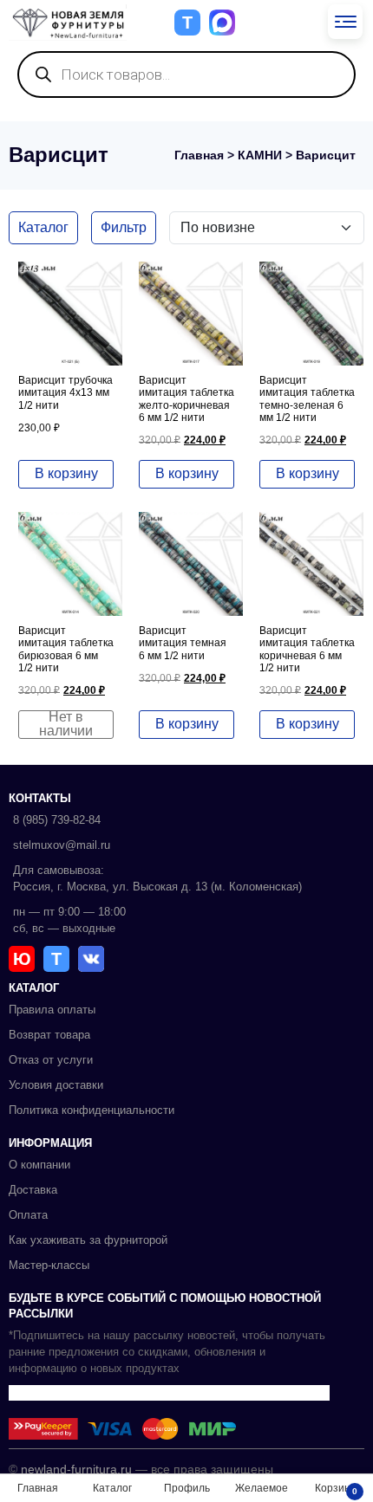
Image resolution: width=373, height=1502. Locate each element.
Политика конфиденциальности (91, 1110)
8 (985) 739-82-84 (57, 819)
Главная (199, 155)
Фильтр (124, 227)
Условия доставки (56, 1084)
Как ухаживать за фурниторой (88, 1239)
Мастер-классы (49, 1265)
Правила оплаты (52, 1009)
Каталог (43, 227)
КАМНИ (260, 155)
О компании (39, 1164)
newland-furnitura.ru (76, 1469)
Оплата (28, 1214)
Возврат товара (49, 1034)
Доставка (33, 1189)
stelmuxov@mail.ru (61, 844)
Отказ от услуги (51, 1059)
